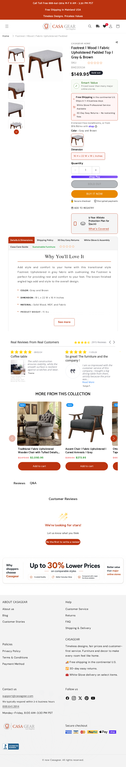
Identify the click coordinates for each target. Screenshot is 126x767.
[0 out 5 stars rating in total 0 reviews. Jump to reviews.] (96, 62)
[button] (6, 26)
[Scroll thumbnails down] (16, 131)
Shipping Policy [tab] (45, 240)
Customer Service (76, 609)
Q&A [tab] (33, 483)
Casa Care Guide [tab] (19, 246)
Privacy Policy (11, 651)
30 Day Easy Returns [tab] (68, 240)
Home (5, 36)
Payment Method (13, 664)
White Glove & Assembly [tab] (97, 240)
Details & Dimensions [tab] (21, 240)
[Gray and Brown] (77, 140)
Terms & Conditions (15, 657)
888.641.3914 (10, 706)
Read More (34, 382)
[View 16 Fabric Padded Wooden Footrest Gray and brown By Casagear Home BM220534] (16, 73)
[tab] (67, 247)
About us (8, 609)
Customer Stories (13, 621)
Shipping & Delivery (78, 628)
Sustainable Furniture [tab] (43, 246)
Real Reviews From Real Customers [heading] (35, 342)
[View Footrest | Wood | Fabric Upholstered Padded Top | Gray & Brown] (16, 55)
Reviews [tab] (19, 483)
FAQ (68, 621)
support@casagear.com (17, 696)
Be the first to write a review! (63, 542)
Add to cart (39, 466)
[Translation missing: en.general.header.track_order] (98, 26)
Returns (70, 615)
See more (64, 322)
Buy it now (94, 194)
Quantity (77, 163)
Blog (5, 615)
